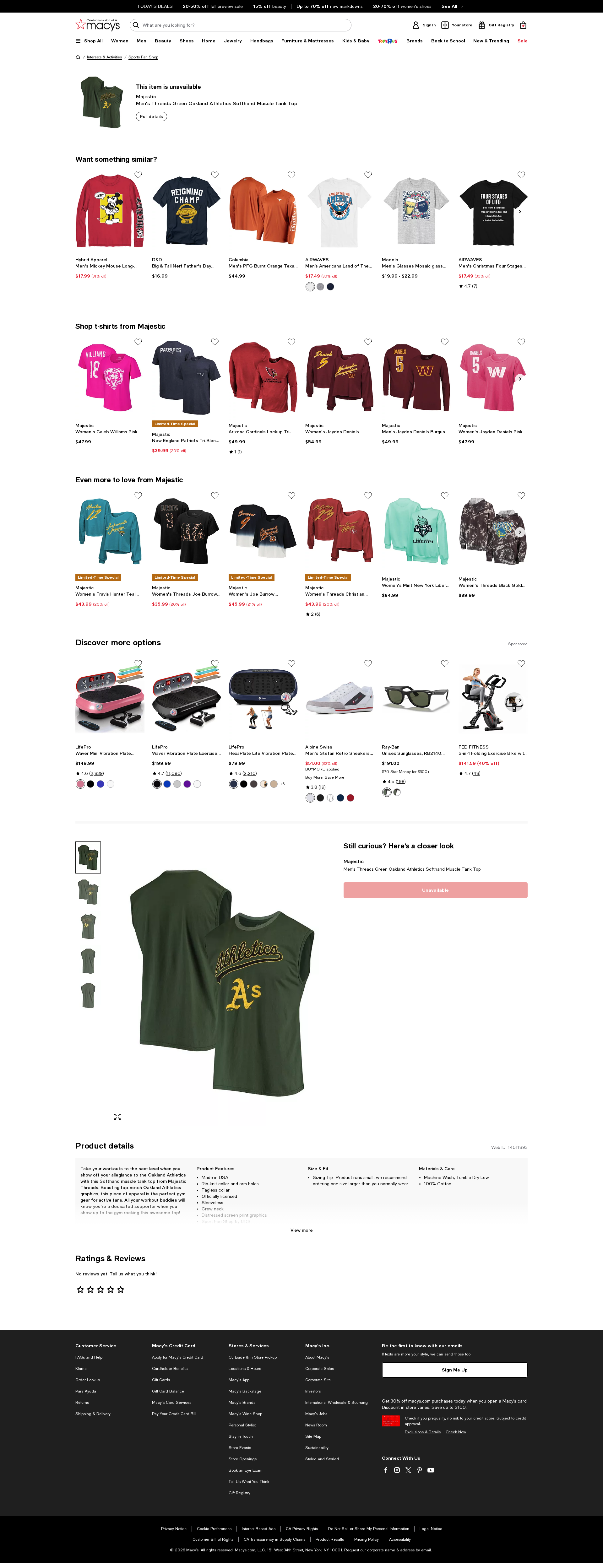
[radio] (310, 287)
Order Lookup (87, 1380)
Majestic (146, 96)
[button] (205, 983)
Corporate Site (318, 1380)
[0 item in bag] (523, 25)
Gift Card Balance (168, 1391)
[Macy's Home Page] (97, 25)
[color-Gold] (274, 784)
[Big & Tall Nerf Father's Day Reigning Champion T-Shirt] (186, 211)
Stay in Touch (241, 1436)
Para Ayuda (85, 1391)
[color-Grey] (177, 784)
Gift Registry (239, 1493)
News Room (316, 1425)
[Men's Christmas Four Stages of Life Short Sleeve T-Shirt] (493, 211)
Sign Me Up (455, 1369)
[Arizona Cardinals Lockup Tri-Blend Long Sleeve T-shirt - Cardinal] (263, 378)
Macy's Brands (242, 1402)
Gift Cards (161, 1380)
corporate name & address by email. (399, 1550)
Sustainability (317, 1448)
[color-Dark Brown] (264, 784)
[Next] (520, 212)
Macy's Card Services (171, 1402)
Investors (313, 1391)
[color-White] (310, 286)
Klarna (81, 1368)
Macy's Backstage (245, 1391)
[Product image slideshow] (222, 983)
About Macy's (317, 1357)
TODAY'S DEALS (155, 6)
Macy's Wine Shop (245, 1414)
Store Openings (243, 1459)
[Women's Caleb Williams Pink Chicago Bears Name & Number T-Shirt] (109, 378)
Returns (82, 1402)
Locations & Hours (245, 1368)
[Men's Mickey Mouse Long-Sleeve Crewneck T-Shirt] (109, 211)
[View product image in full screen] (117, 1117)
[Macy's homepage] (77, 57)
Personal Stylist (242, 1425)
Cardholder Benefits (169, 1368)
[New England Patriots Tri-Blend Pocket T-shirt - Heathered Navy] (186, 378)
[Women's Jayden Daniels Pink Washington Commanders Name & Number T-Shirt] (493, 378)
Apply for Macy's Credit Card (177, 1357)
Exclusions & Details (423, 1432)
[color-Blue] (330, 286)
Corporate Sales (319, 1368)
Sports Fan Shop (143, 57)
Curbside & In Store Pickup (253, 1357)
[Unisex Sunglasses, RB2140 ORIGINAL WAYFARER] (416, 699)
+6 (282, 784)
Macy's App (239, 1380)
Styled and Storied (322, 1459)
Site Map (313, 1436)
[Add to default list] (138, 175)
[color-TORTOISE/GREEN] (397, 792)
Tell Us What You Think (249, 1481)
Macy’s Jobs (316, 1414)
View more (302, 1230)
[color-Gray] (320, 286)
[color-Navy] (340, 798)
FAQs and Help (88, 1357)
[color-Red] (350, 798)
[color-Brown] (254, 784)
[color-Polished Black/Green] (387, 792)
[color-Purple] (187, 784)
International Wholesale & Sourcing (336, 1402)
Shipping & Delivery (93, 1414)
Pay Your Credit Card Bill (174, 1414)
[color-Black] (90, 784)
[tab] (88, 857)
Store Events (240, 1448)
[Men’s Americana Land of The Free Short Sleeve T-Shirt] (339, 211)
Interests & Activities (104, 57)
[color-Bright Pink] (80, 784)
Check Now (456, 1432)
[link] (109, 268)
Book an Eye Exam (246, 1470)
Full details (151, 116)
